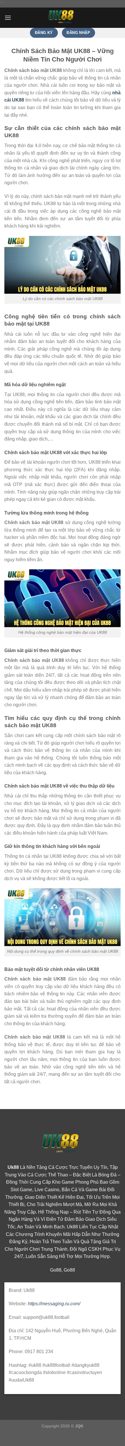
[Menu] (7, 17)
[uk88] (62, 18)
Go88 (55, 1270)
